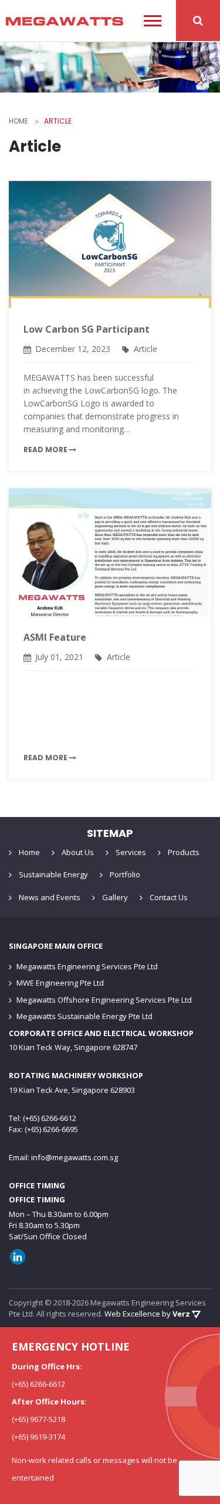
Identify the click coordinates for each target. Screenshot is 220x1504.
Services (131, 852)
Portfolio (125, 874)
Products (183, 852)
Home (29, 852)
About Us (78, 852)
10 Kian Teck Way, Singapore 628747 (73, 1047)
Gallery (115, 897)
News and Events (49, 897)
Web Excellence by (147, 1313)
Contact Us (169, 897)
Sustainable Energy (53, 874)
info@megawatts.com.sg (74, 1157)
